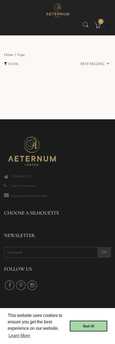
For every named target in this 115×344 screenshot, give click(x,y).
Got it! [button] (88, 326)
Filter (13, 64)
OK (104, 252)
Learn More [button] (19, 335)
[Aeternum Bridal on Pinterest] (21, 285)
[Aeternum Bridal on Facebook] (9, 285)
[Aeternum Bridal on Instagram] (32, 285)
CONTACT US (21, 176)
